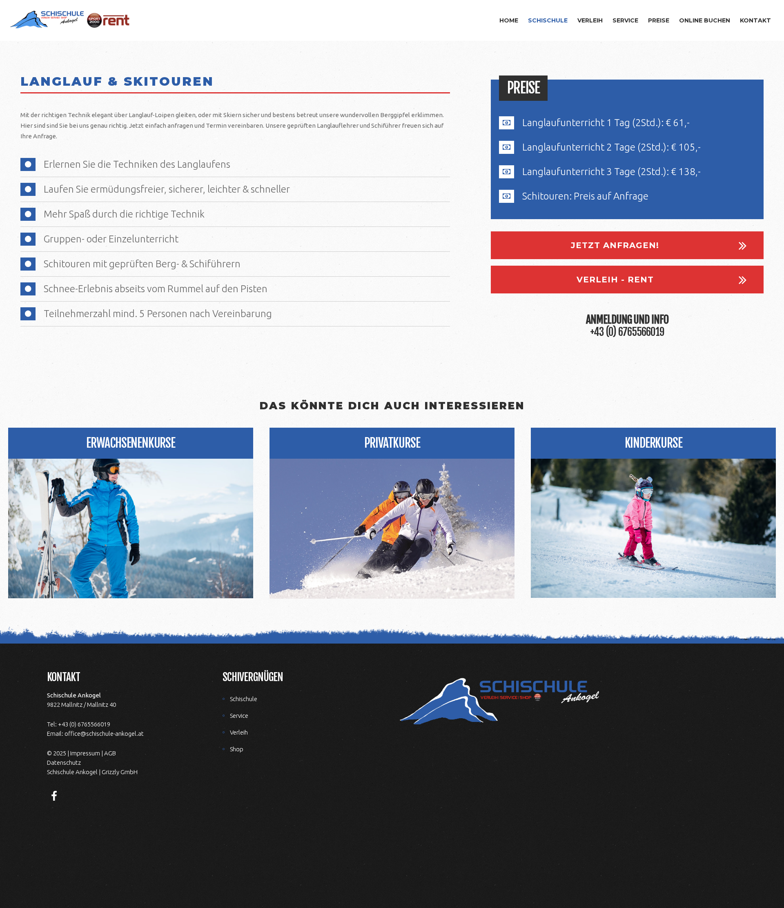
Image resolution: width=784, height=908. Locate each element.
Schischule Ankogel (72, 771)
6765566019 (641, 331)
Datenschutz (64, 762)
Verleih (239, 732)
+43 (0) (603, 331)
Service (239, 715)
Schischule (243, 698)
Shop (236, 749)
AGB (110, 753)
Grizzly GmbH (120, 771)
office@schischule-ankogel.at (104, 733)
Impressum (85, 753)
